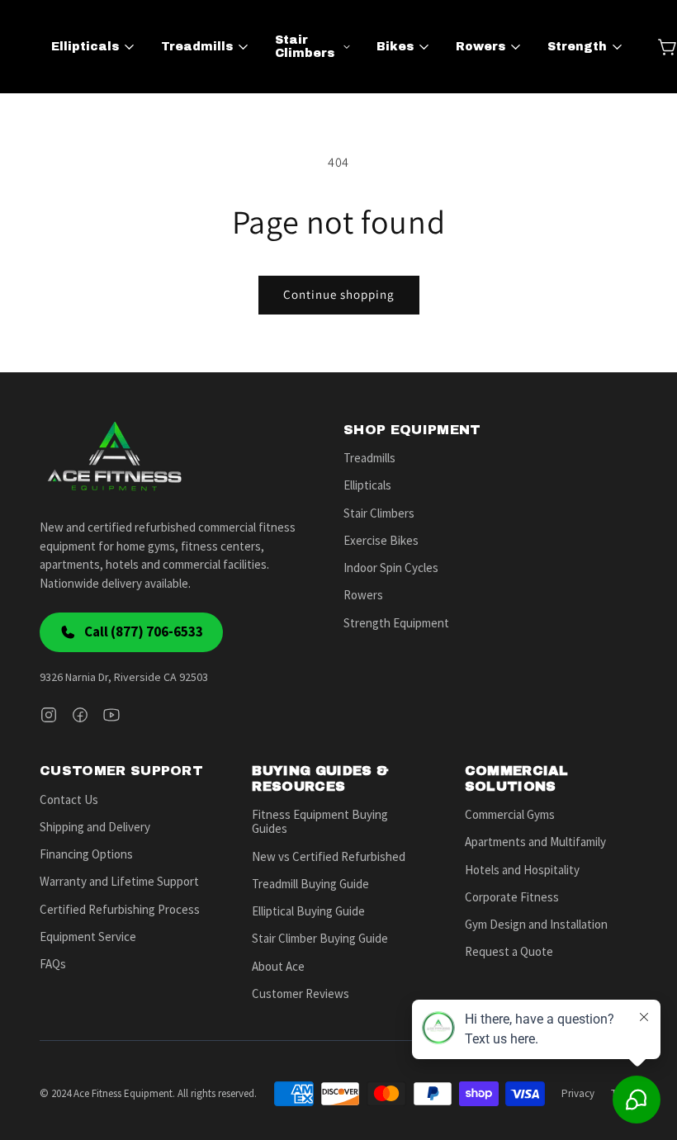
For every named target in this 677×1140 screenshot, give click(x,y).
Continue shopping (339, 294)
